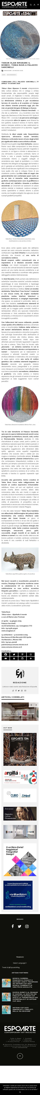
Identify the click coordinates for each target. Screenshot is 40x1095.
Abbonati (28, 1040)
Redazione (8, 70)
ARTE (3, 74)
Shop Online (16, 1040)
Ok (20, 1092)
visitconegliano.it (8, 631)
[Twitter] (14, 654)
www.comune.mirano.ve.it (11, 647)
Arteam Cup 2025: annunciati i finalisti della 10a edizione (23, 1009)
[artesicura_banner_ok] (20, 820)
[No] (38, 1089)
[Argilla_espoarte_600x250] (20, 783)
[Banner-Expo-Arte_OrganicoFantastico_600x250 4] (20, 802)
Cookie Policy (29, 1041)
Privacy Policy (14, 1041)
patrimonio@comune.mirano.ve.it (14, 645)
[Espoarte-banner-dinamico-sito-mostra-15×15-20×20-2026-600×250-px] (20, 838)
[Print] (14, 658)
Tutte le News (15, 1038)
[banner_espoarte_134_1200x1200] (20, 765)
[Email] (6, 658)
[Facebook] (6, 654)
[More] (31, 658)
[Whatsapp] (31, 654)
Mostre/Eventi (11, 74)
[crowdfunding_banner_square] (18, 909)
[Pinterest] (22, 654)
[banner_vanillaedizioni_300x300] (20, 875)
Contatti (28, 1038)
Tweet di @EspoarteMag (11, 967)
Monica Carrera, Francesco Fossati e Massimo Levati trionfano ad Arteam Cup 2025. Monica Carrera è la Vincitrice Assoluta (25, 982)
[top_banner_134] (20, 12)
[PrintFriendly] (22, 658)
